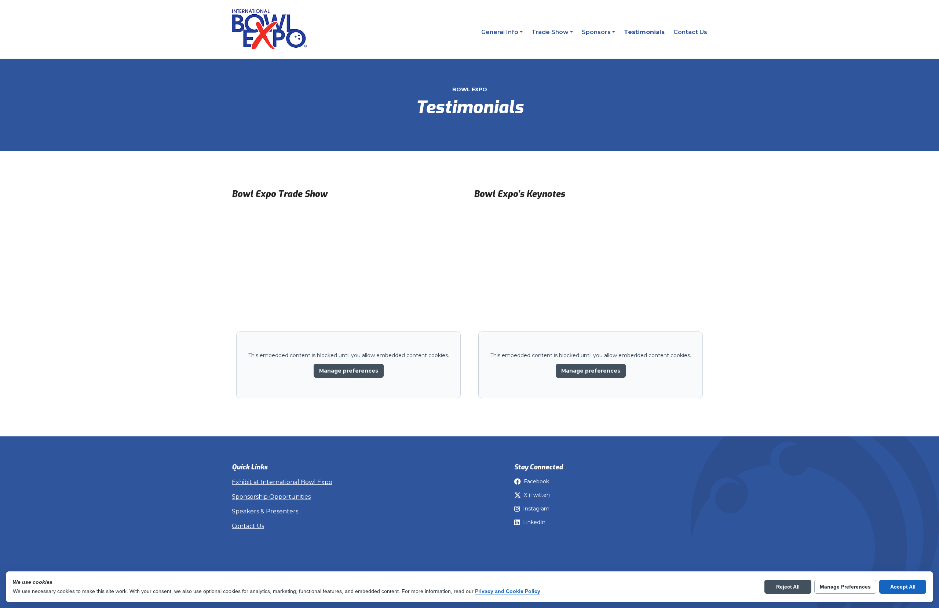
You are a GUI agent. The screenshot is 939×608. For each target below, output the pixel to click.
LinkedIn (534, 522)
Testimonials (644, 32)
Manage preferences (348, 370)
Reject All (788, 587)
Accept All (903, 587)
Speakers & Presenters (265, 511)
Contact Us (690, 32)
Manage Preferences (845, 587)
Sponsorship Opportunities (271, 496)
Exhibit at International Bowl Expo (282, 482)
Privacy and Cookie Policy (507, 591)
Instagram (536, 508)
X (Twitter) (537, 495)
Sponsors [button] (596, 32)
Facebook (536, 481)
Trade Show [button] (550, 32)
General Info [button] (499, 32)
